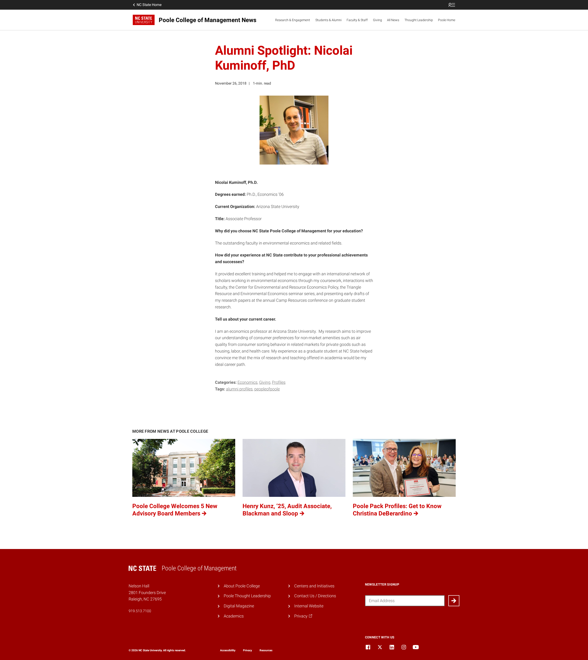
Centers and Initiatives (314, 585)
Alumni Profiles (239, 389)
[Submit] (453, 600)
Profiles (279, 382)
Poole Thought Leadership (247, 595)
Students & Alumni (328, 20)
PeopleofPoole (267, 389)
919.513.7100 (140, 611)
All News (393, 20)
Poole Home (446, 20)
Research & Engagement (292, 20)
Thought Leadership (418, 20)
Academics (234, 616)
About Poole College (242, 585)
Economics (247, 382)
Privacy (247, 650)
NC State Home (149, 5)
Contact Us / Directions (315, 595)
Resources (266, 650)
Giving (377, 20)
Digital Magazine (239, 605)
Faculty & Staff (357, 20)
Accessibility (227, 650)
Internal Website (308, 605)
